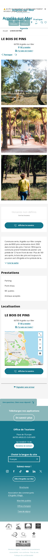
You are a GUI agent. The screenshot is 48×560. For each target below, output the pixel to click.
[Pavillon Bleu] (28, 526)
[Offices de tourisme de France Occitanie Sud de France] (19, 534)
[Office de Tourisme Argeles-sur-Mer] (17, 20)
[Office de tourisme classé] (38, 526)
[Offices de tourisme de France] (34, 534)
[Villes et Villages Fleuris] (23, 543)
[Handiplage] (18, 526)
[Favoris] (45, 22)
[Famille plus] (8, 526)
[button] (42, 22)
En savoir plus (24, 417)
